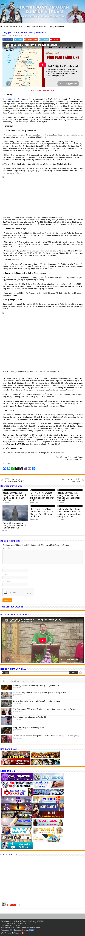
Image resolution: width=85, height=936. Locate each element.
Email (5, 574)
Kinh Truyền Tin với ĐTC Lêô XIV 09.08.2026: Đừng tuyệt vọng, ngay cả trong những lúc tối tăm (69, 513)
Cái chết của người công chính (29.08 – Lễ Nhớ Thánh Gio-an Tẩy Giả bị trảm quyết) (46, 736)
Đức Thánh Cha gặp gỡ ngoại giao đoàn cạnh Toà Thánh (14, 480)
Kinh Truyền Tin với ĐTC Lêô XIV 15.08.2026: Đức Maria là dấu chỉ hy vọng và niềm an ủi (41, 513)
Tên (4, 567)
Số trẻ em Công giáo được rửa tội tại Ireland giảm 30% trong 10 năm (39, 693)
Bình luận (6, 548)
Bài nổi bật (15, 681)
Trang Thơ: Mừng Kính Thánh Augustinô (28, 728)
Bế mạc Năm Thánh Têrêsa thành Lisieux (71, 480)
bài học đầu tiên (13, 99)
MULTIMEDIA (19, 27)
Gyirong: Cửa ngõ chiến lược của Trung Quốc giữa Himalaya (36, 701)
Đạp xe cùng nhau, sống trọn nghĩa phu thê (29, 717)
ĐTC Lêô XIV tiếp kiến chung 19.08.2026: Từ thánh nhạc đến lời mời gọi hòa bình (69, 496)
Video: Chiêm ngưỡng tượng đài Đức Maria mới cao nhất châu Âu (14, 525)
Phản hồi (24, 681)
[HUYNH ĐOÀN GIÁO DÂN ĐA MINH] (42, 11)
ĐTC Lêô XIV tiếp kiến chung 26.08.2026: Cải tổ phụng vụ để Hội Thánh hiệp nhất (14, 496)
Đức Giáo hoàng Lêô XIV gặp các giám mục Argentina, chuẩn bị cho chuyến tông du (45, 709)
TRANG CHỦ (7, 27)
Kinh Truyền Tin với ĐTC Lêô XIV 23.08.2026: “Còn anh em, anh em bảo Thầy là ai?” (42, 496)
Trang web (6, 581)
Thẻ (32, 681)
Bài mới (5, 681)
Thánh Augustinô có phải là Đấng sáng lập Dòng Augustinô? (36, 686)
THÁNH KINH (26, 35)
